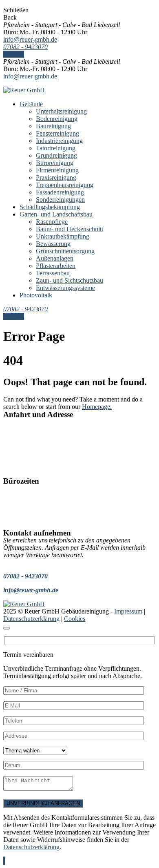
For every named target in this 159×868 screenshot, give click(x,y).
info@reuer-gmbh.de (30, 39)
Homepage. (97, 406)
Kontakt (13, 54)
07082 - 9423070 (25, 46)
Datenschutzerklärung (31, 618)
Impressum (128, 611)
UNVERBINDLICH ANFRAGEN (43, 803)
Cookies (74, 618)
